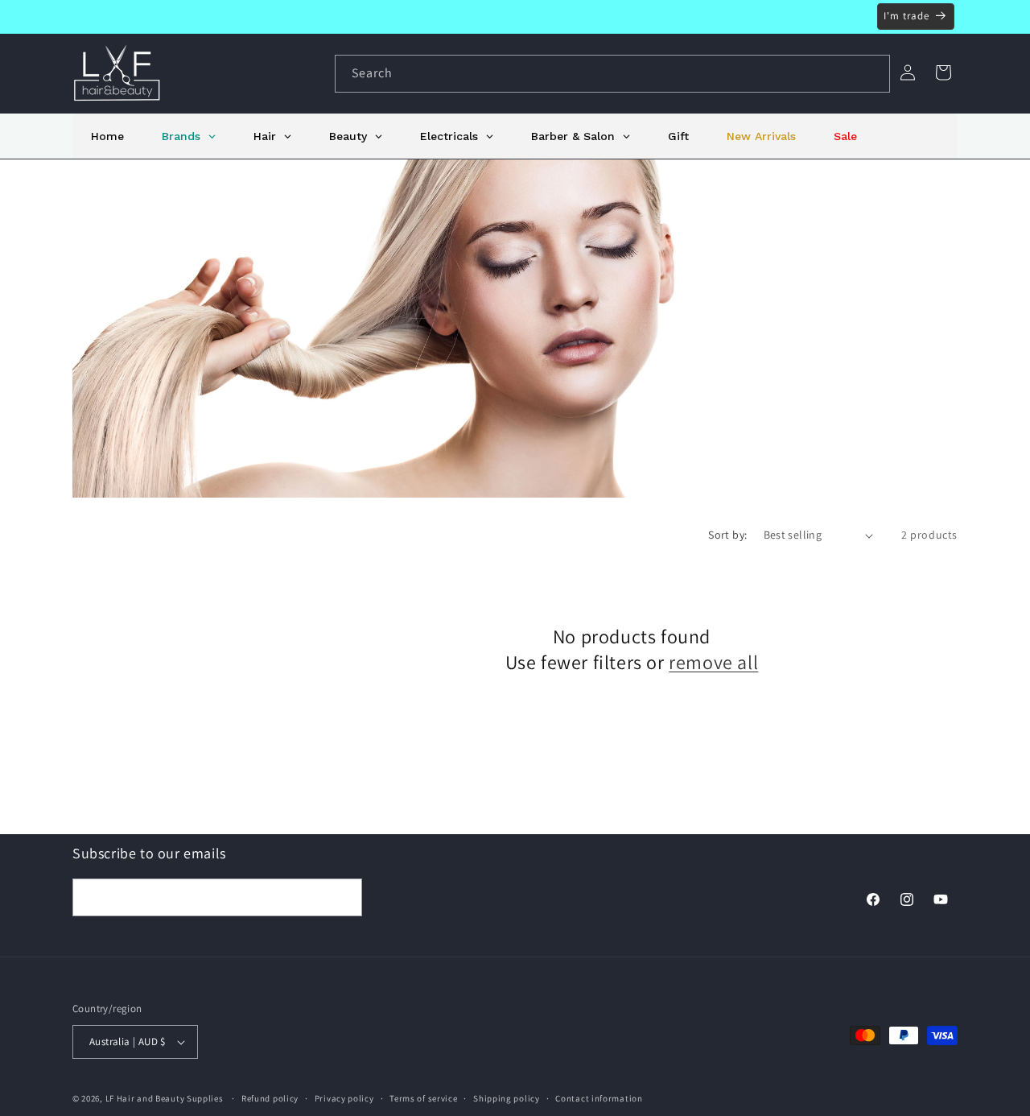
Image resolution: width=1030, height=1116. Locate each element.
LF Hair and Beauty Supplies (164, 1098)
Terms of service (423, 1098)
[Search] (871, 73)
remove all (713, 662)
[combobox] (612, 74)
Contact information (598, 1098)
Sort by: (727, 534)
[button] (943, 72)
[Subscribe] (343, 897)
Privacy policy (344, 1098)
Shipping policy (506, 1098)
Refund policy (270, 1098)
